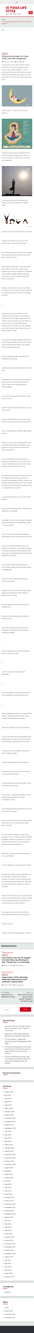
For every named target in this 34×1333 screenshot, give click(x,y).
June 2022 (8, 1224)
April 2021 (8, 1270)
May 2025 (8, 1138)
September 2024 (10, 1164)
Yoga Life (5, 53)
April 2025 (8, 1141)
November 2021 (10, 1247)
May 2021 (8, 1267)
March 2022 (9, 1234)
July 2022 (8, 1220)
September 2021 (10, 1253)
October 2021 (9, 1250)
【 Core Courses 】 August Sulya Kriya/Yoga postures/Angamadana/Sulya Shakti (18, 1041)
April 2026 (8, 1105)
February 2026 (9, 1112)
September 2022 (10, 1214)
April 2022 (8, 1230)
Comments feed (10, 1314)
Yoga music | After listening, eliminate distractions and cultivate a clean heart (15, 979)
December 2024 (10, 1154)
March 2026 (9, 1108)
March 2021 (9, 1273)
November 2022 (10, 1207)
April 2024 (8, 1171)
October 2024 (9, 1161)
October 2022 (9, 1211)
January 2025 (9, 1151)
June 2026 (8, 1098)
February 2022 (9, 1237)
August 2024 (9, 1168)
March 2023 (9, 1194)
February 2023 (9, 1197)
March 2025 (9, 1145)
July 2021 (8, 1260)
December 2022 (10, 1204)
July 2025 (8, 1131)
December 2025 (10, 1118)
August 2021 (9, 1257)
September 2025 (10, 1128)
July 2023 (8, 1181)
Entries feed (9, 1311)
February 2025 (9, 1148)
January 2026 (9, 1115)
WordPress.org (9, 1317)
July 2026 (8, 1095)
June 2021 (8, 1263)
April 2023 (8, 1191)
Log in (7, 1308)
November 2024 (10, 1158)
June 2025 (8, 1135)
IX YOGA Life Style (16, 9)
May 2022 (8, 1227)
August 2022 (9, 1217)
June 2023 (8, 1184)
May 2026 (8, 1102)
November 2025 (10, 1121)
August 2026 (9, 1092)
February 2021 (9, 1277)
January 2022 (9, 1240)
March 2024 (9, 1174)
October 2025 (9, 1125)
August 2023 (9, 1178)
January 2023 (9, 1201)
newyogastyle (20, 62)
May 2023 (8, 1187)
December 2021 (10, 1244)
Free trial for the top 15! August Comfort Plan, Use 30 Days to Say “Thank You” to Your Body (16, 959)
